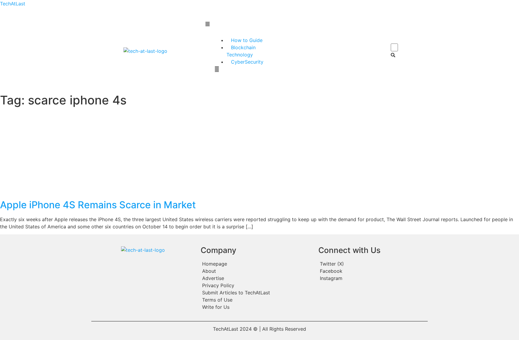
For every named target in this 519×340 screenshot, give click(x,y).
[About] (256, 271)
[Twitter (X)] (372, 263)
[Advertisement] (259, 154)
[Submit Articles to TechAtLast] (256, 292)
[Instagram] (372, 278)
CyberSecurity (247, 62)
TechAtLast (12, 4)
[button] (298, 24)
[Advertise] (256, 278)
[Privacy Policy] (256, 285)
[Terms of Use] (256, 299)
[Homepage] (256, 263)
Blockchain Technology (241, 51)
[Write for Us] (256, 307)
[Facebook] (372, 271)
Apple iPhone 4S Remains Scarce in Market (98, 205)
